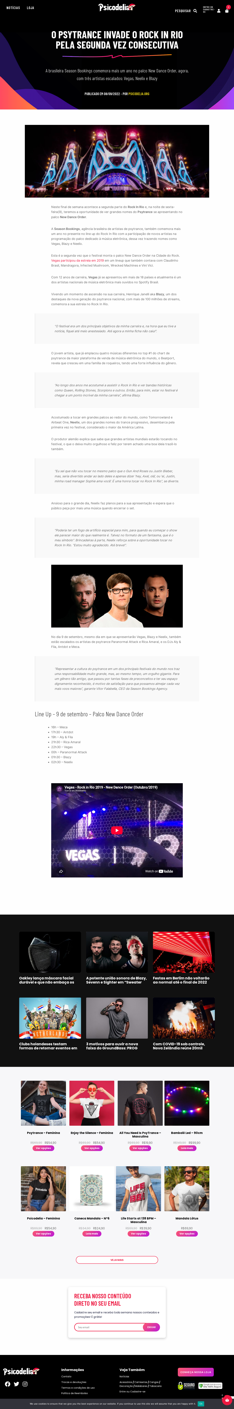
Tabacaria (155, 1386)
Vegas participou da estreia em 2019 (77, 260)
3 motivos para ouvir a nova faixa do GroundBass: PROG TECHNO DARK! (112, 1048)
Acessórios (126, 1382)
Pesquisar (183, 11)
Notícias (13, 7)
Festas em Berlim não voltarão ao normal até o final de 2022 (181, 980)
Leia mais (187, 1148)
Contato (66, 1376)
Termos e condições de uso (78, 1387)
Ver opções (43, 1148)
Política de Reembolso (74, 1393)
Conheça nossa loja (195, 1372)
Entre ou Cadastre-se (132, 1391)
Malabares (141, 1386)
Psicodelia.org (117, 8)
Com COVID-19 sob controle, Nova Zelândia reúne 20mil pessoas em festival (179, 1048)
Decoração (126, 1386)
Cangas (154, 1382)
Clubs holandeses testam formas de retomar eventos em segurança (48, 1048)
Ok (200, 1403)
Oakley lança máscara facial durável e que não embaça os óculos (46, 982)
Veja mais (117, 1259)
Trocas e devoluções (73, 1382)
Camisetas (140, 1382)
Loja (30, 7)
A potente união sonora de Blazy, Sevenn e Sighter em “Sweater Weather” (116, 982)
